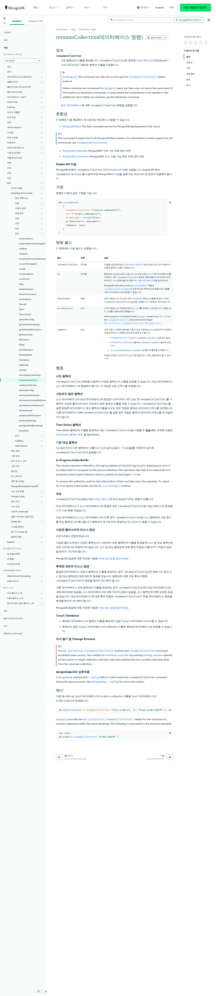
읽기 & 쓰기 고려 (18, 461)
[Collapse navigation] (45, 991)
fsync (21, 309)
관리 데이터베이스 (71, 105)
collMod (23, 248)
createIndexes (26, 274)
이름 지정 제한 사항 (146, 280)
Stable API (116, 169)
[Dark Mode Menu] (209, 20)
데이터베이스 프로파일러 (121, 342)
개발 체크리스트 (14, 157)
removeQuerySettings (30, 375)
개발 (73, 29)
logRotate (24, 365)
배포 (6, 40)
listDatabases (25, 355)
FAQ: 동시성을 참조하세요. (114, 558)
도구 (6, 626)
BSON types (127, 355)
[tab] (16, 21)
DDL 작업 (15, 451)
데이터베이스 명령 (87, 29)
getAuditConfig (26, 319)
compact (23, 253)
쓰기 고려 (135, 308)
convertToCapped (28, 264)
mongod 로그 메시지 (120, 337)
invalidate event (114, 655)
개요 (9, 66)
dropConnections (27, 294)
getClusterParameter (29, 324)
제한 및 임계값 (17, 481)
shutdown (24, 430)
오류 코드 (15, 466)
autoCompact (26, 238)
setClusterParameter (29, 395)
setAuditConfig (26, 390)
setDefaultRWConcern (30, 415)
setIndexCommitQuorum (31, 405)
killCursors (24, 339)
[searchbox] (139, 20)
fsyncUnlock (25, 314)
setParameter (26, 410)
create (22, 269)
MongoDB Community (75, 156)
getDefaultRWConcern (30, 329)
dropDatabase (26, 289)
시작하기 (7, 32)
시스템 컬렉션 (17, 526)
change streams (153, 655)
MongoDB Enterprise (74, 150)
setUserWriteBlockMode (31, 425)
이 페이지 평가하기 (192, 37)
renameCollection (28, 380)
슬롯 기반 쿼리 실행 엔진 (22, 516)
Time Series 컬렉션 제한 (69, 434)
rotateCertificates (28, 385)
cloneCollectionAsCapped (32, 243)
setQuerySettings (27, 420)
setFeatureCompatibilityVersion (32, 400)
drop (21, 284)
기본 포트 (15, 456)
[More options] (165, 37)
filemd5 (22, 304)
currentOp (24, 279)
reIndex (23, 370)
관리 (6, 611)
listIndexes (24, 360)
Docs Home (61, 29)
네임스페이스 (143, 60)
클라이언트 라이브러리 (13, 618)
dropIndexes (25, 299)
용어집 (14, 471)
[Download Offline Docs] (38, 991)
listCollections (26, 349)
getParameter (26, 334)
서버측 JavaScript (19, 511)
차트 (9, 178)
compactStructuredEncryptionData (32, 258)
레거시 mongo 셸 (19, 531)
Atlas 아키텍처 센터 (13, 633)
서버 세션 (15, 506)
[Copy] (170, 202)
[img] (186, 43)
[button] (143, 7)
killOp (22, 344)
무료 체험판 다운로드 (195, 7)
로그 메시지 (16, 476)
